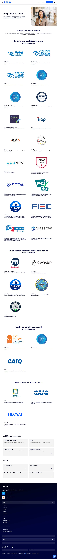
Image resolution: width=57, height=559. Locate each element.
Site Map (38, 553)
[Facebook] (10, 547)
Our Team (4, 509)
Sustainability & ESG (6, 520)
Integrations (5, 513)
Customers (5, 507)
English (4, 549)
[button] (54, 556)
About (4, 502)
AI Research (5, 527)
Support (4, 543)
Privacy (5, 553)
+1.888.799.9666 (12, 490)
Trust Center (8, 553)
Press (4, 518)
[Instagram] (12, 547)
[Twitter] (5, 547)
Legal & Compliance (20, 553)
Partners (4, 514)
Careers (4, 511)
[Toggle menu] (2, 2)
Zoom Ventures (5, 529)
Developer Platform (6, 525)
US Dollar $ (31, 549)
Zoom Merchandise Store (7, 531)
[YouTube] (7, 547)
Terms (3, 553)
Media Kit (4, 524)
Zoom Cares (5, 522)
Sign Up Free (49, 2)
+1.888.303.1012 (20, 490)
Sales (4, 539)
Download (4, 536)
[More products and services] (54, 2)
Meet (38, 2)
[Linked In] (2, 547)
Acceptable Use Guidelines (14, 553)
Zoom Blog (5, 505)
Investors (4, 516)
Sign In (43, 2)
